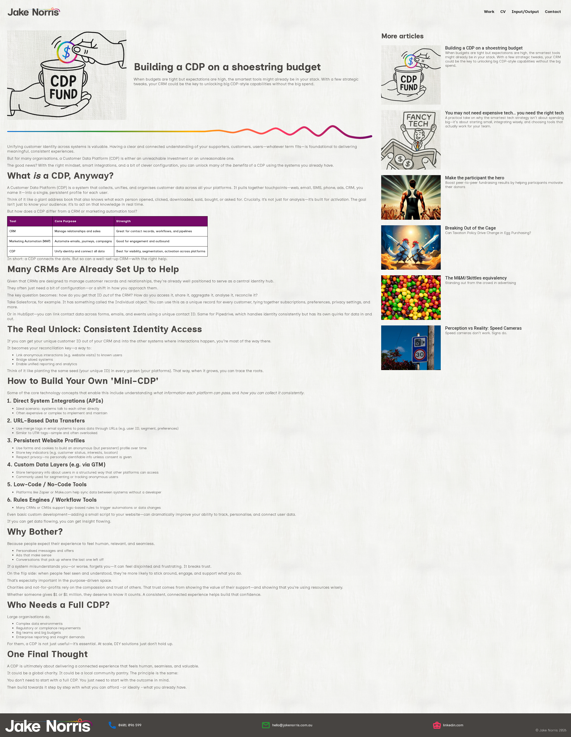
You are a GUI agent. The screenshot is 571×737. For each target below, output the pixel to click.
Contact (553, 11)
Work (489, 11)
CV (503, 11)
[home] (34, 11)
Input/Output (525, 11)
